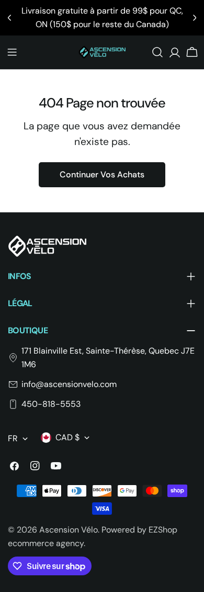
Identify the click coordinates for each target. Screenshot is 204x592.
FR (13, 438)
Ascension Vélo (68, 529)
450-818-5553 (51, 403)
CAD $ (67, 437)
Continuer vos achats (102, 174)
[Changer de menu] (12, 52)
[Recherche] (157, 52)
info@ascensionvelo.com (69, 384)
